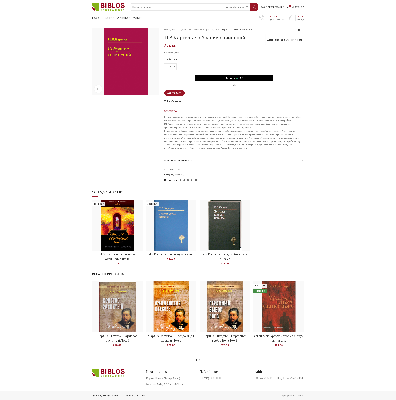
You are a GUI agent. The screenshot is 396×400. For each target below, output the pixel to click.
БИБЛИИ (96, 395)
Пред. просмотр (140, 204)
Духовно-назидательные (191, 29)
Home (167, 29)
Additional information (178, 160)
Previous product (296, 29)
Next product (302, 29)
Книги (174, 29)
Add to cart (174, 92)
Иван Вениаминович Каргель (288, 39)
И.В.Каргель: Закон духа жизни (171, 254)
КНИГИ (106, 395)
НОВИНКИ (141, 395)
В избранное (174, 101)
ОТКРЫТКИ (117, 395)
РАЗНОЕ (130, 395)
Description (171, 111)
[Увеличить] (98, 89)
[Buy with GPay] (234, 78)
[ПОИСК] (254, 7)
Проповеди (210, 29)
